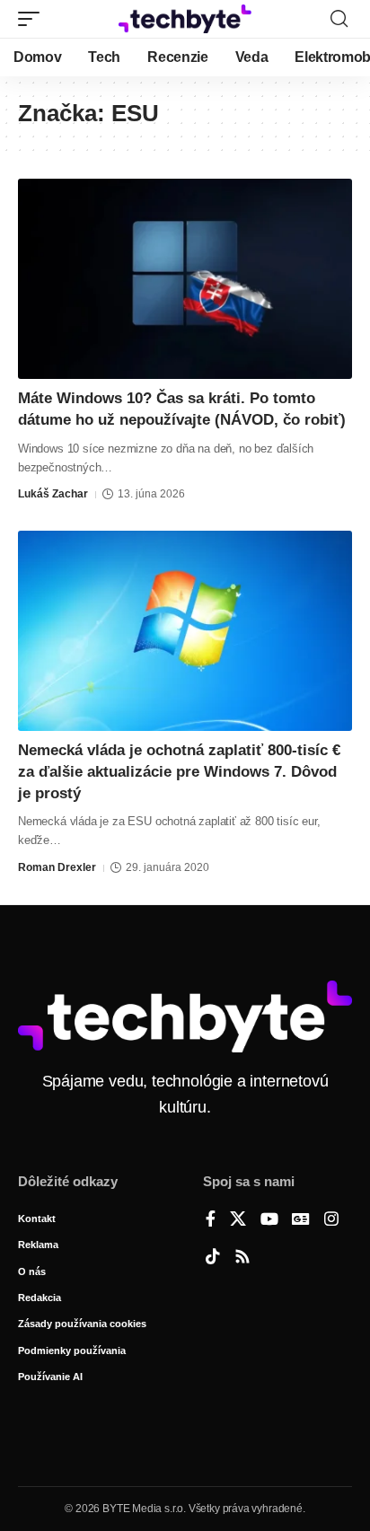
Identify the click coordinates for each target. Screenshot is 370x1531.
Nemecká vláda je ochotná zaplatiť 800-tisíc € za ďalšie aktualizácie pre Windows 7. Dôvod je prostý (179, 772)
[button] (33, 19)
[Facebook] (210, 1220)
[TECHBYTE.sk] (185, 18)
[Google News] (301, 1220)
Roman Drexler (57, 867)
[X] (238, 1220)
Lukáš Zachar (53, 494)
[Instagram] (331, 1220)
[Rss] (242, 1258)
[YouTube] (269, 1220)
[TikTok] (213, 1258)
